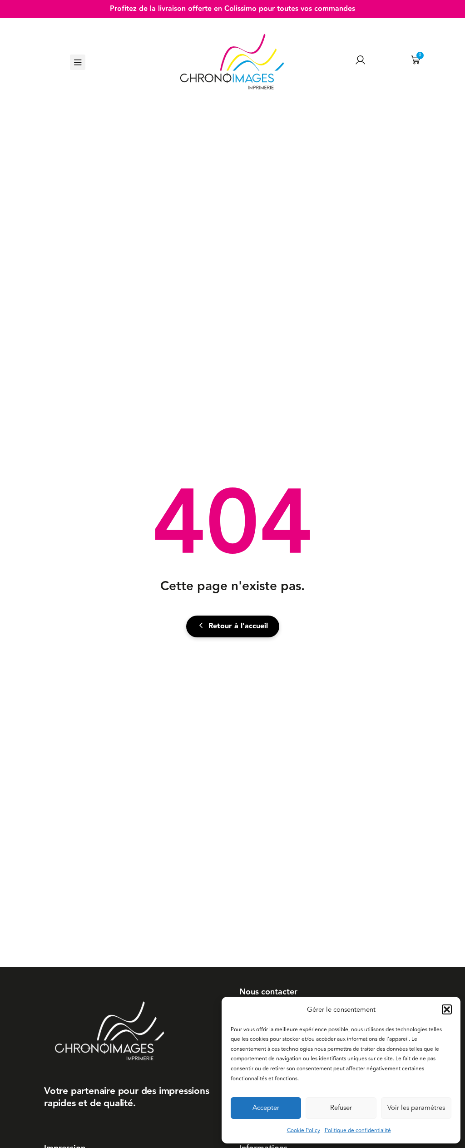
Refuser (341, 1108)
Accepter (265, 1108)
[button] (446, 1009)
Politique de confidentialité (358, 1130)
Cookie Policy (303, 1130)
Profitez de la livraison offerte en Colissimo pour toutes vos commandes (232, 9)
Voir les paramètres (416, 1108)
